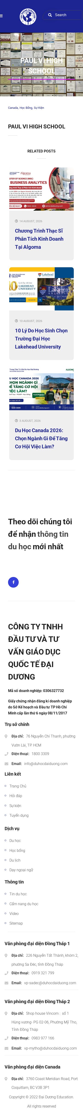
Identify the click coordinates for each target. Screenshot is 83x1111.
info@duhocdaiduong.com (46, 764)
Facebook (13, 582)
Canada (13, 107)
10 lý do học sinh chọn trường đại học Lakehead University (41, 339)
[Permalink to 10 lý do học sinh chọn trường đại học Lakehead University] (41, 309)
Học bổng (26, 107)
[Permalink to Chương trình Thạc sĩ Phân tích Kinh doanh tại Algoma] (41, 209)
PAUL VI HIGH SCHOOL (36, 126)
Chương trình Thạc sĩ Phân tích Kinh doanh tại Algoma (39, 239)
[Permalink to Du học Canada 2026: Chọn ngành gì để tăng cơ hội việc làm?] (41, 409)
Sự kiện (39, 107)
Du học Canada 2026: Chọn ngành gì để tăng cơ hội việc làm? (41, 438)
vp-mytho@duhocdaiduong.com (50, 1048)
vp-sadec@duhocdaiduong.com (50, 983)
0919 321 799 (43, 973)
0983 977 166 (43, 1038)
